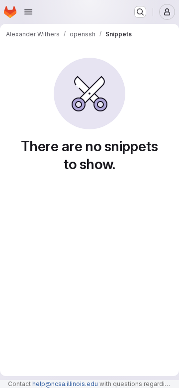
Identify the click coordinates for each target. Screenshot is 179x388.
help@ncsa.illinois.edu (65, 384)
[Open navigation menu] (28, 12)
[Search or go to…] (140, 12)
